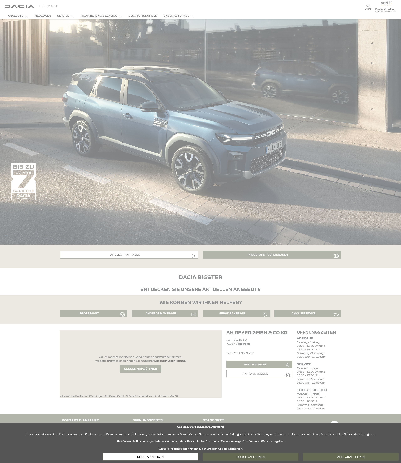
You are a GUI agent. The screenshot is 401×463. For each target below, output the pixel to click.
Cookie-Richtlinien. (230, 448)
